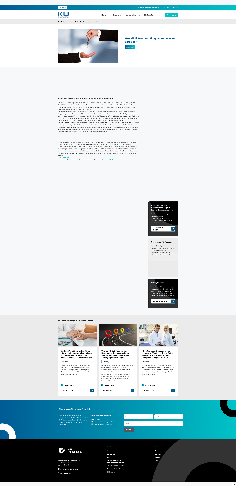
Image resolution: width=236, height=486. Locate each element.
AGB (108, 457)
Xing (156, 460)
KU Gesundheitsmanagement (102, 421)
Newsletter (171, 14)
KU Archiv (62, 7)
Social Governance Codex (115, 465)
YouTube (157, 457)
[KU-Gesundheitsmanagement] (63, 15)
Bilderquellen (111, 472)
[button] (159, 15)
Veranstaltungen (133, 14)
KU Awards (96, 419)
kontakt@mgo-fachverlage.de (69, 469)
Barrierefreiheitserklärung (115, 469)
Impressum (110, 450)
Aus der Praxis (62, 22)
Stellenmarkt (116, 14)
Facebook (158, 454)
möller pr (66, 157)
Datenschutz (111, 454)
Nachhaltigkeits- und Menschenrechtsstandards (115, 461)
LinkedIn (157, 450)
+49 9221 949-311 (65, 473)
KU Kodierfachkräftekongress (102, 424)
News (103, 14)
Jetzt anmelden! (107, 159)
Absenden (129, 429)
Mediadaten (149, 14)
